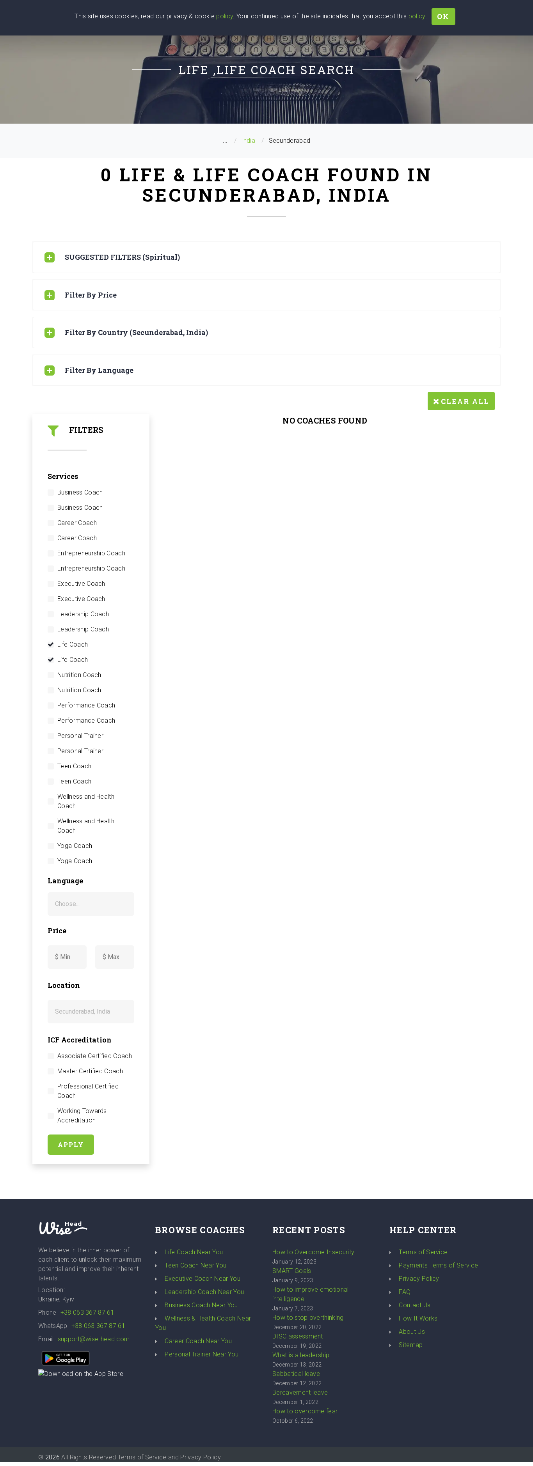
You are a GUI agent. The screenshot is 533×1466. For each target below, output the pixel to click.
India (248, 140)
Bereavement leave (300, 1392)
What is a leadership (300, 1355)
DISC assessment (297, 1336)
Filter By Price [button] (91, 295)
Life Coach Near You (194, 1252)
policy (224, 16)
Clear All (465, 401)
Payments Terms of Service (438, 1265)
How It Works (418, 1318)
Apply (71, 1144)
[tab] (266, 257)
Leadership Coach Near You (204, 1292)
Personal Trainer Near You (201, 1354)
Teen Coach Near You (195, 1265)
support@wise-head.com (94, 1339)
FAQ (404, 1292)
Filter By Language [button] (99, 370)
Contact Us (414, 1305)
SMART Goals (291, 1271)
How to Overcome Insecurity (313, 1252)
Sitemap (411, 1345)
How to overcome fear (305, 1411)
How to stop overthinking (308, 1317)
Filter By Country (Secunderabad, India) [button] (136, 332)
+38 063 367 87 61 (87, 1312)
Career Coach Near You (198, 1341)
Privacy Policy (419, 1278)
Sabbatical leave (296, 1373)
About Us (412, 1331)
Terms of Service (423, 1252)
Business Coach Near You (201, 1305)
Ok (443, 16)
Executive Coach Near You (202, 1278)
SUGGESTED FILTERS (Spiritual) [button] (122, 257)
